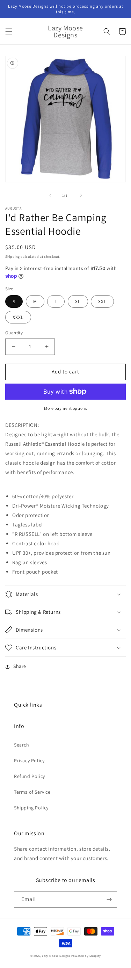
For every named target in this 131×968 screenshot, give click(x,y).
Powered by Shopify (86, 956)
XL (78, 301)
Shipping (12, 256)
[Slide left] (50, 195)
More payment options (65, 408)
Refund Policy (29, 776)
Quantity (14, 333)
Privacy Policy (29, 760)
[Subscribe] (109, 899)
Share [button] (19, 666)
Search (21, 745)
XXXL (18, 317)
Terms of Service (32, 792)
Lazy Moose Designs (56, 956)
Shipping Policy (31, 808)
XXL (102, 301)
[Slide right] (81, 195)
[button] (8, 31)
